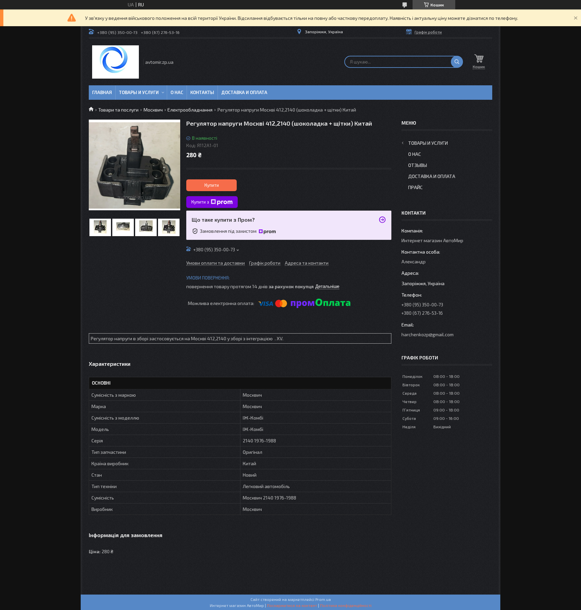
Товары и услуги (139, 92)
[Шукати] (457, 62)
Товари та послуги (118, 110)
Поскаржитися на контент (292, 605)
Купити (211, 185)
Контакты (202, 92)
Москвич (153, 110)
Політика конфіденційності (346, 605)
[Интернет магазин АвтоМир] (115, 62)
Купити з (200, 202)
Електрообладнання (189, 110)
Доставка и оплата (244, 92)
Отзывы (417, 165)
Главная (102, 92)
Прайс (415, 187)
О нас (176, 92)
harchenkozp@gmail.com (427, 334)
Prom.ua (323, 599)
